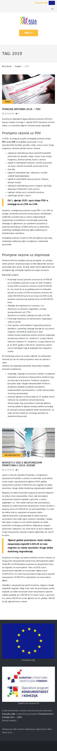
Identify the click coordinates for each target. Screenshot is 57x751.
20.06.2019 (9, 114)
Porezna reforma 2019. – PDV (21, 109)
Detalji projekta (9, 720)
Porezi (7, 102)
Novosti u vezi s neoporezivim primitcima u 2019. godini (22, 464)
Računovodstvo (12, 455)
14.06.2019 (9, 470)
